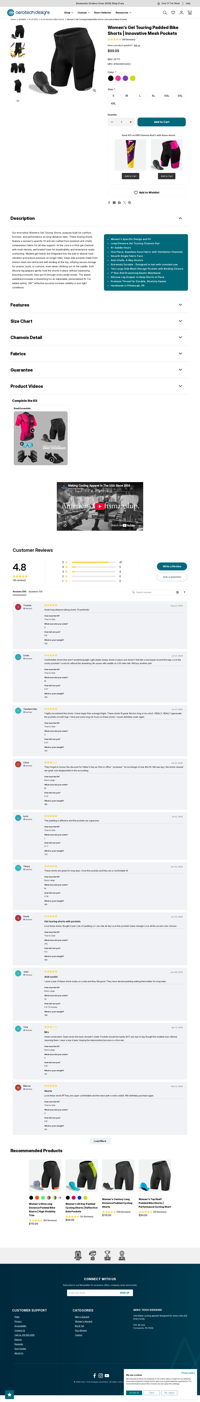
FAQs (16, 1317)
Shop (67, 12)
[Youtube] (106, 1375)
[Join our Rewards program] (107, 1256)
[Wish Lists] (173, 12)
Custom (82, 12)
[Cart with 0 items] (189, 12)
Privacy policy (188, 1373)
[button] (184, 592)
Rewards (18, 1344)
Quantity (112, 114)
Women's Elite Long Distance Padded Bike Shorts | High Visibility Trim (42, 1209)
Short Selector (102, 12)
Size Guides (20, 1348)
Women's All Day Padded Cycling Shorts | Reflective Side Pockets (81, 1207)
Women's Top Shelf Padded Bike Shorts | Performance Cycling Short (155, 1203)
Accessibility (20, 1326)
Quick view (46, 1172)
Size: (111, 89)
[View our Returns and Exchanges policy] (78, 1256)
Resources (122, 12)
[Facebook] (109, 202)
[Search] (165, 12)
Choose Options (45, 1185)
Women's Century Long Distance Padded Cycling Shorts (117, 1203)
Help (188, 3)
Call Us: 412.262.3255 (24, 1335)
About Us (18, 1353)
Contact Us (19, 1330)
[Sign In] (181, 12)
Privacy (18, 1321)
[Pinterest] (129, 202)
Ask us (137, 45)
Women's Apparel (83, 1321)
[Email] (114, 202)
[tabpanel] (18, 31)
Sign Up (124, 1292)
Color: (112, 72)
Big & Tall (79, 1326)
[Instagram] (100, 1375)
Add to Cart (130, 176)
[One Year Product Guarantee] (122, 1256)
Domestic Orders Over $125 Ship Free (100, 3)
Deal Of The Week (171, 3)
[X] (124, 202)
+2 (59, 1197)
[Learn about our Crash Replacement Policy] (93, 1256)
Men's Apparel (82, 1317)
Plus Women (81, 1330)
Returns (18, 1339)
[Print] (119, 202)
